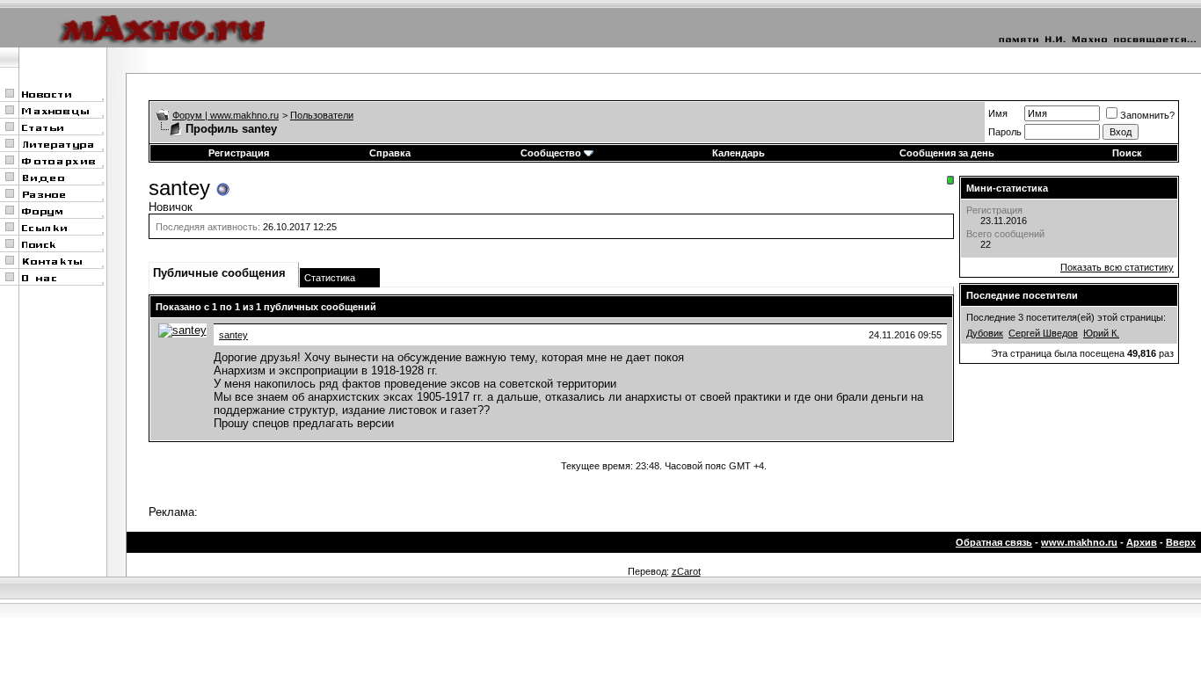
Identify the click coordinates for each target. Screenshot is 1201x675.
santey (233, 335)
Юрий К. (1101, 333)
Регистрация (238, 153)
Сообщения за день (946, 153)
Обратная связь (994, 542)
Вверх (1181, 542)
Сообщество (550, 153)
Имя (998, 113)
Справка (390, 153)
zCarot (686, 571)
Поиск (1127, 153)
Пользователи (321, 115)
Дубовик (984, 333)
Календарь (738, 153)
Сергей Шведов (1043, 333)
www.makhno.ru (1079, 542)
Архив (1141, 542)
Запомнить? (1147, 115)
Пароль (1005, 132)
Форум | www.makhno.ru (225, 115)
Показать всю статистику (1117, 267)
